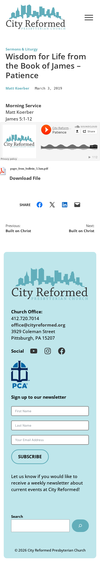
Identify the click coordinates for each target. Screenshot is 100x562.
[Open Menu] (88, 17)
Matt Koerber (17, 88)
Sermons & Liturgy (22, 49)
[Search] (80, 525)
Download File (25, 178)
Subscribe (30, 457)
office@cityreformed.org (38, 325)
